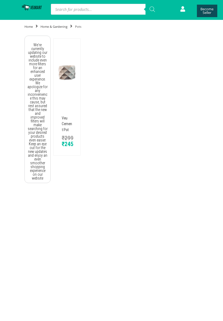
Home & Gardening (54, 26)
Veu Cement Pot (67, 124)
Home (28, 26)
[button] (56, 73)
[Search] (152, 9)
